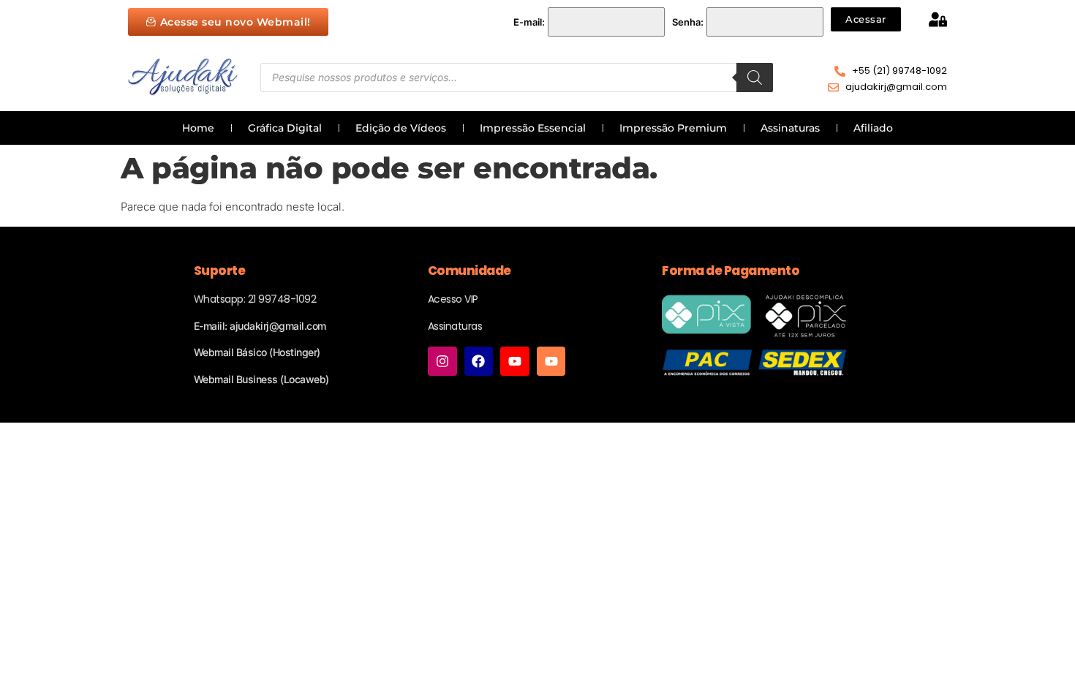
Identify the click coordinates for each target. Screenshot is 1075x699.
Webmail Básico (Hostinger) (257, 352)
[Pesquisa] (754, 77)
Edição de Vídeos (400, 128)
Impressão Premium (673, 128)
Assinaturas (790, 128)
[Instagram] (442, 361)
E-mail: (529, 22)
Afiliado (873, 128)
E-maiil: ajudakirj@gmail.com (260, 326)
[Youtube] (514, 361)
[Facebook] (479, 361)
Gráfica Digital (285, 128)
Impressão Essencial (533, 128)
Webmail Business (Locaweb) (261, 379)
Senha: (688, 22)
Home (198, 128)
